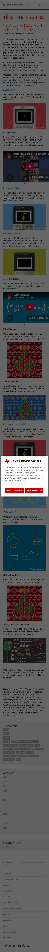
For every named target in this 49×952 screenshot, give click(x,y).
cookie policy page (32, 475)
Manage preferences (14, 491)
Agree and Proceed (34, 491)
